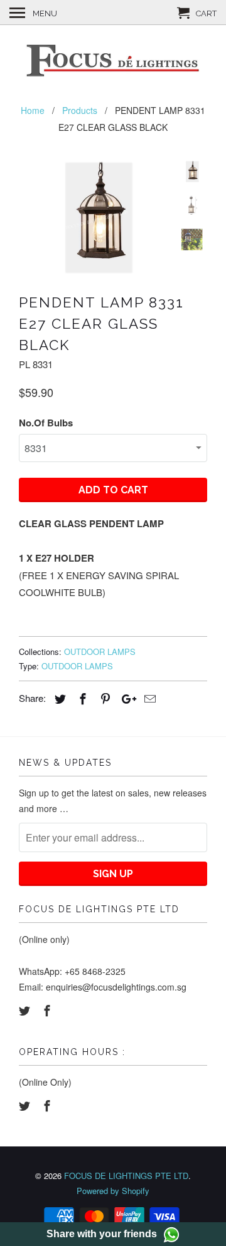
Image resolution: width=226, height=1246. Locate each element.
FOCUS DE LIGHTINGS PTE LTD (126, 1176)
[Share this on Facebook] (81, 698)
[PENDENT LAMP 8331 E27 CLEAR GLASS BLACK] (94, 217)
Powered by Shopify (113, 1191)
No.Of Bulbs (46, 423)
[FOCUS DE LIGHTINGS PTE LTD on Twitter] (26, 1010)
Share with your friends (101, 1233)
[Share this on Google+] (126, 698)
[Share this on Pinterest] (104, 698)
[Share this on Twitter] (58, 698)
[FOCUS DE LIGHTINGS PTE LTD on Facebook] (48, 1010)
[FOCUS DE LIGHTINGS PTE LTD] (113, 62)
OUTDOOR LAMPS (100, 651)
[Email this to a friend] (148, 698)
